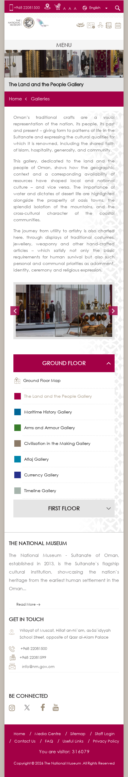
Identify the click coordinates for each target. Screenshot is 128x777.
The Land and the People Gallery (57, 396)
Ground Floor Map (42, 380)
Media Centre (48, 733)
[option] (64, 311)
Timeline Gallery (39, 490)
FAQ (49, 741)
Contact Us (24, 741)
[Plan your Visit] (109, 25)
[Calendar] (119, 25)
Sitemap (77, 733)
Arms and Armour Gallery (49, 427)
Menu (64, 45)
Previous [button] (14, 310)
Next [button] (113, 310)
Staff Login (105, 733)
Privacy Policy (106, 741)
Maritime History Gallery (47, 411)
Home (15, 98)
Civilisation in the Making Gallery (56, 443)
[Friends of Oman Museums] (91, 25)
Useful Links (73, 741)
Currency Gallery (41, 474)
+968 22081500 (27, 8)
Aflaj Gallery (36, 459)
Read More (26, 604)
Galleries (40, 98)
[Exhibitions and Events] (101, 25)
